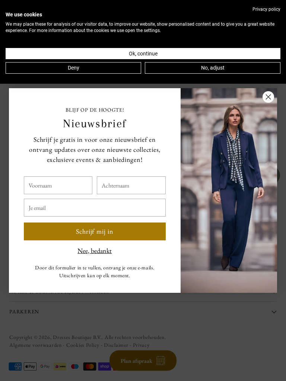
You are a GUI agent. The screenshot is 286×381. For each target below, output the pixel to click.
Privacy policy (266, 9)
